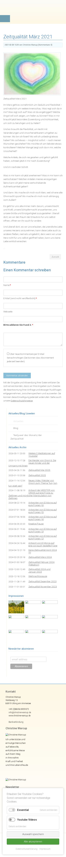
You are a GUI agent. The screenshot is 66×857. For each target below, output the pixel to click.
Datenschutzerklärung (26, 849)
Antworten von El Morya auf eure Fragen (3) (42, 530)
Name (7, 285)
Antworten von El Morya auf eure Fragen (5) (42, 511)
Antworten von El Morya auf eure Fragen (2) (42, 537)
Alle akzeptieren (33, 841)
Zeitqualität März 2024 (40, 557)
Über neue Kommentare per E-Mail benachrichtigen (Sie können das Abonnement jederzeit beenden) (30, 358)
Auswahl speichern (33, 834)
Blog (15, 428)
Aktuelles (18, 421)
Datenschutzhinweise (22, 400)
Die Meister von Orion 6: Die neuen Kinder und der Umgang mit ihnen (32, 463)
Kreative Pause (35, 523)
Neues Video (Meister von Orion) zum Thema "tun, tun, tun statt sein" (33, 483)
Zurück (55, 256)
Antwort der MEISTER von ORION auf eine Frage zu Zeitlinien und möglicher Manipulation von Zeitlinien (31, 494)
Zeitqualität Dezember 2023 (42, 581)
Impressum (44, 849)
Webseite (7, 311)
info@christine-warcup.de (20, 712)
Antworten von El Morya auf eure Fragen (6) (42, 504)
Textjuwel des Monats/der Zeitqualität (26, 437)
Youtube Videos (27, 819)
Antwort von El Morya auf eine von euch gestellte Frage (42, 544)
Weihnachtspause (37, 576)
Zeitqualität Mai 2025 (39, 470)
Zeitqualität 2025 (37, 475)
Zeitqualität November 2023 (42, 586)
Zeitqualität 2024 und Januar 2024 (39, 570)
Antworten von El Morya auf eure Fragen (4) (42, 518)
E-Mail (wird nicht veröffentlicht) (20, 298)
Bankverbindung (16, 722)
